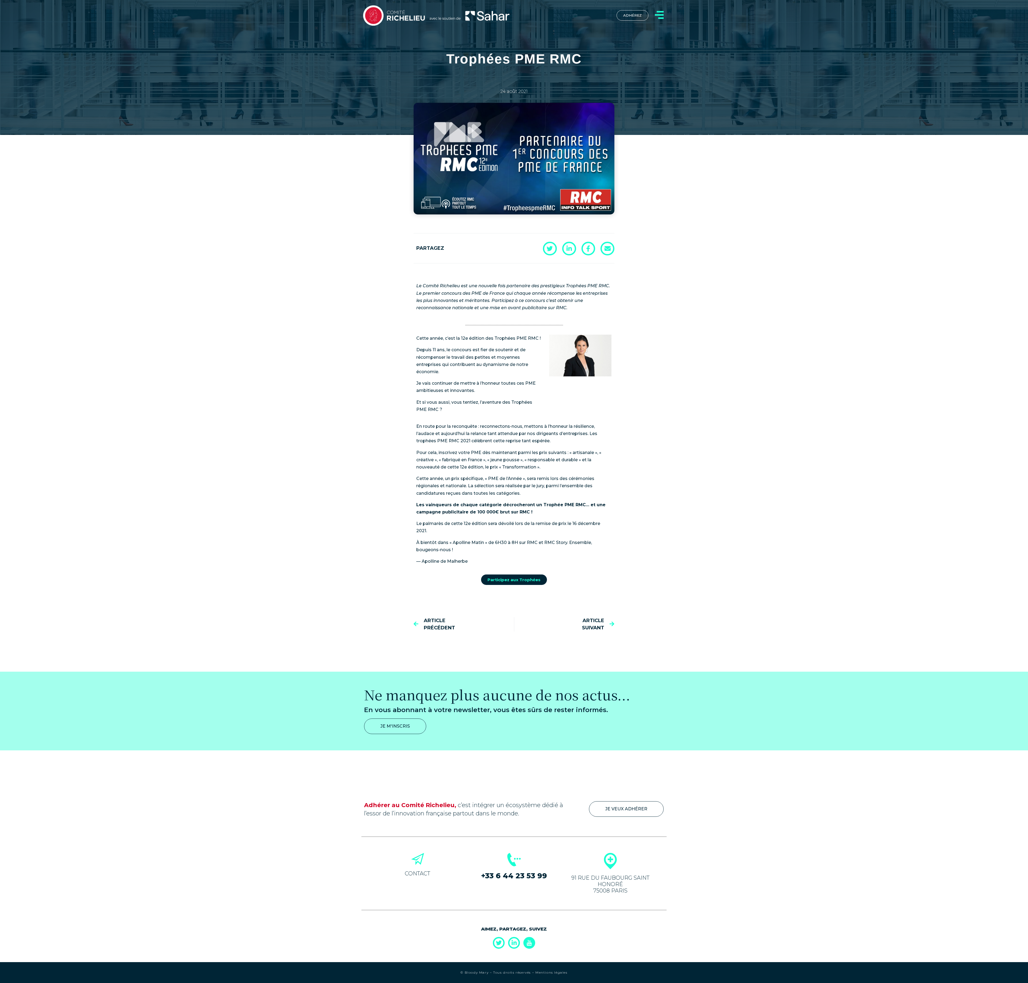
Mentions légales (551, 972)
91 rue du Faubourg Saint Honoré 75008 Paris (610, 884)
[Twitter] (499, 943)
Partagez (430, 248)
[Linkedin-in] (514, 943)
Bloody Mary (476, 972)
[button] (550, 248)
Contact (417, 873)
